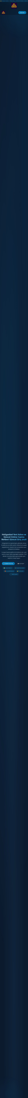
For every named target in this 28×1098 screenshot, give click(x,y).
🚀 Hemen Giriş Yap (8, 563)
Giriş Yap (22, 12)
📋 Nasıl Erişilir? (21, 563)
